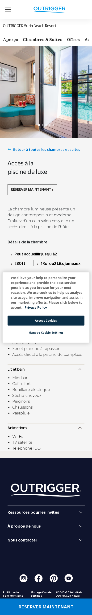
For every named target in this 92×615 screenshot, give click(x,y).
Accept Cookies (46, 320)
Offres (73, 39)
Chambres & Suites (42, 39)
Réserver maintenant (31, 189)
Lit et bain (16, 369)
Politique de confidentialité (13, 594)
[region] (46, 307)
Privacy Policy (35, 307)
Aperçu (10, 39)
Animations (17, 428)
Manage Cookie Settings (46, 332)
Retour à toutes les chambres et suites (46, 149)
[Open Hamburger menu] (8, 9)
